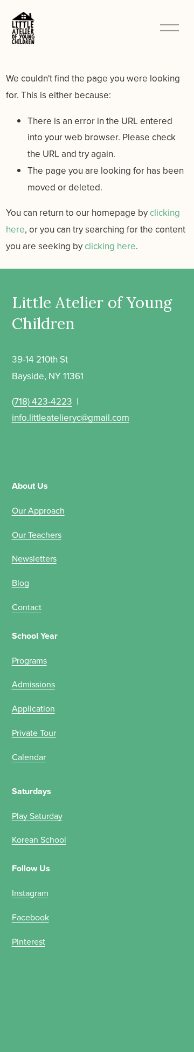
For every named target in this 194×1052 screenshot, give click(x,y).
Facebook (30, 917)
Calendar (29, 757)
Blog (20, 583)
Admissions (33, 684)
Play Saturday (37, 816)
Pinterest (28, 941)
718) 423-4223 (43, 401)
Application (33, 708)
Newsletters (34, 558)
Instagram (30, 893)
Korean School (39, 839)
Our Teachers (36, 535)
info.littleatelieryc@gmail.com (70, 417)
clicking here (110, 246)
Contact (26, 607)
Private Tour (34, 733)
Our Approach (38, 510)
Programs (29, 660)
